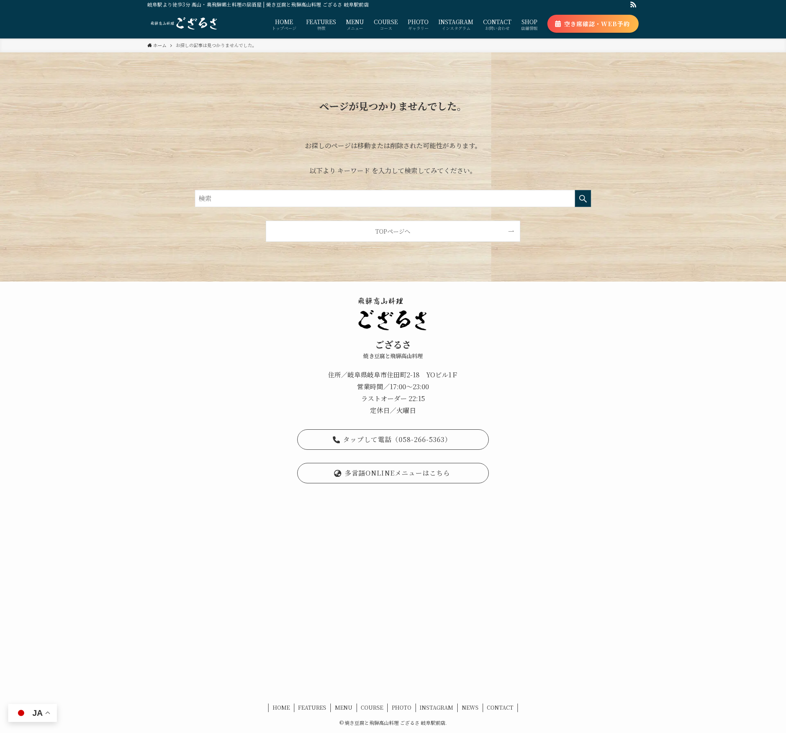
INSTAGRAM (436, 707)
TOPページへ (392, 231)
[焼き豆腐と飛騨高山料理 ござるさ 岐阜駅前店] (184, 24)
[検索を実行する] (583, 198)
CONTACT (500, 707)
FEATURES (312, 707)
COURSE (372, 707)
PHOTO (401, 707)
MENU (343, 707)
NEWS (470, 707)
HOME (281, 707)
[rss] (633, 4)
